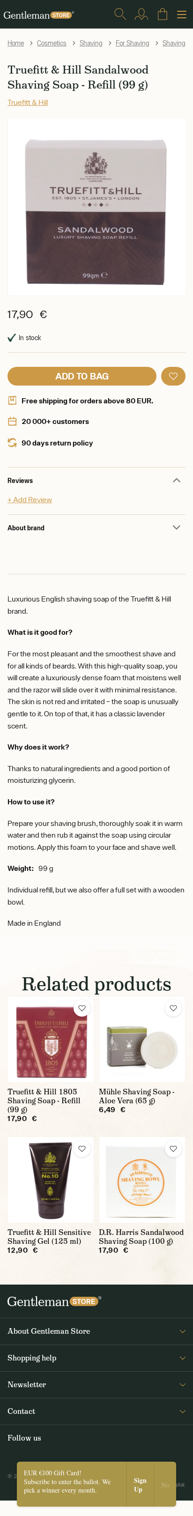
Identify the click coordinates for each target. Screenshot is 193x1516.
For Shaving (132, 43)
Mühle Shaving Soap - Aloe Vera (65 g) (137, 1096)
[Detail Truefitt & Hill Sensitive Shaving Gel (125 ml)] (50, 1180)
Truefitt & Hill (27, 102)
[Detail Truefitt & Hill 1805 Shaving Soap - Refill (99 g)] (50, 1039)
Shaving (91, 43)
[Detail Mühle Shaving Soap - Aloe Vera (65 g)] (142, 1039)
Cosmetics (52, 43)
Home (15, 43)
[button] (173, 376)
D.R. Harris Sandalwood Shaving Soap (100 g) (141, 1236)
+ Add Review (29, 499)
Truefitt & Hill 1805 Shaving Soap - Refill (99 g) (44, 1101)
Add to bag (82, 376)
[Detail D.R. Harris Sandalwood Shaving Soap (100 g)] (142, 1180)
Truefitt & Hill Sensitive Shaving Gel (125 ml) (49, 1236)
